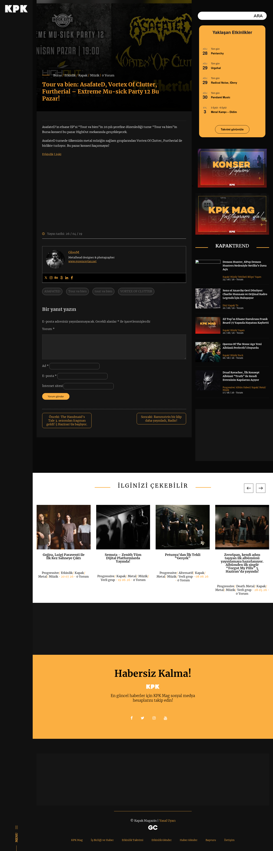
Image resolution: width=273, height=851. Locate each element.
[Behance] (56, 278)
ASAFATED (52, 291)
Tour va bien (77, 291)
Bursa (57, 75)
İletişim (229, 840)
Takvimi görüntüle (232, 129)
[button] (248, 488)
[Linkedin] (66, 278)
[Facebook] (72, 278)
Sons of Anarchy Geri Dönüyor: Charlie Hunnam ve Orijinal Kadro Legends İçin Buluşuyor (245, 294)
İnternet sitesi (52, 386)
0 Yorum (108, 75)
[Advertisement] (234, 435)
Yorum (48, 329)
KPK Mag (77, 840)
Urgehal (216, 68)
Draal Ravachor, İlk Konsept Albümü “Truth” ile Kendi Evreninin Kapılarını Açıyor (241, 376)
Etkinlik (70, 75)
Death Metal (245, 586)
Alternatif (186, 573)
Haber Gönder (188, 840)
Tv (237, 305)
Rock (240, 355)
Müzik (94, 75)
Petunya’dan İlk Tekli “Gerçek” (182, 556)
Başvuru (211, 840)
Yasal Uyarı (167, 820)
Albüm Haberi (243, 387)
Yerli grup (108, 580)
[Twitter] (46, 278)
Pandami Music (220, 97)
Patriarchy (217, 53)
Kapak (82, 75)
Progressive (228, 387)
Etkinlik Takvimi (132, 840)
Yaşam (258, 277)
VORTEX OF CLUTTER (136, 291)
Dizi (225, 305)
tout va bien (103, 291)
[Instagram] (51, 278)
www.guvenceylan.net (82, 261)
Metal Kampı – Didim (224, 112)
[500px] (61, 278)
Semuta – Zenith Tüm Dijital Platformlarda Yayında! (123, 558)
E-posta (49, 376)
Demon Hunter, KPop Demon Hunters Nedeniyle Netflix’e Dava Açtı (244, 265)
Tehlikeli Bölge (245, 277)
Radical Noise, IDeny (224, 82)
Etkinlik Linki (51, 154)
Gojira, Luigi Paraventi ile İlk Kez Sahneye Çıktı (63, 556)
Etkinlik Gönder (162, 840)
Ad (45, 366)
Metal (262, 387)
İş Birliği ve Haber (102, 840)
